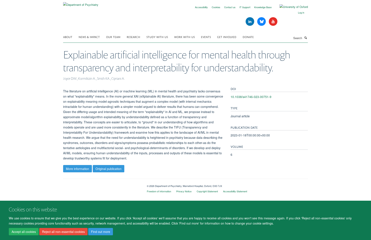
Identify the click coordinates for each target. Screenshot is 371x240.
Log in (301, 12)
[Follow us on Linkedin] (250, 22)
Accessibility (201, 7)
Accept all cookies (24, 231)
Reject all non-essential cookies (63, 231)
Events (206, 37)
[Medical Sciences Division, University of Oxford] (101, 184)
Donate (248, 37)
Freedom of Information (159, 191)
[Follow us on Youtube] (273, 22)
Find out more (100, 231)
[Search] (305, 37)
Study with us (157, 37)
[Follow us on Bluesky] (262, 22)
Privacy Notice (184, 191)
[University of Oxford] (290, 6)
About (67, 37)
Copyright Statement (207, 191)
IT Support (244, 7)
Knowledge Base (263, 7)
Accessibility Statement (235, 191)
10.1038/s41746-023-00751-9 (251, 97)
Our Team (113, 37)
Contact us (230, 7)
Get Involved (226, 37)
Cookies (216, 7)
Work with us (184, 37)
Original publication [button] (109, 169)
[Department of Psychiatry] (80, 3)
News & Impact (89, 37)
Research (133, 37)
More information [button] (77, 169)
